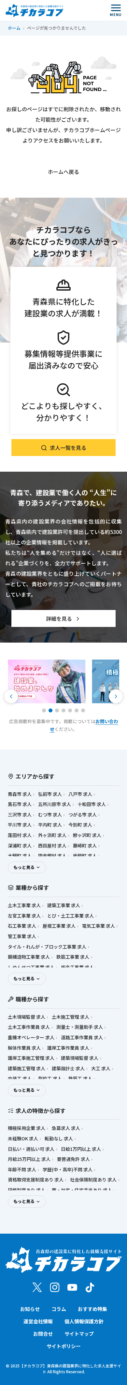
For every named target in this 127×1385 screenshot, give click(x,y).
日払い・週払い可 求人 (31, 1149)
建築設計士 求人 (68, 1068)
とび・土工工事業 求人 (70, 916)
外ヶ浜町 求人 (52, 835)
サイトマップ (79, 1333)
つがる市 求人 (82, 815)
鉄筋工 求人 (80, 1078)
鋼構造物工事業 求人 (29, 957)
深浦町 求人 (20, 846)
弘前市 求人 (50, 794)
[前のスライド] (11, 696)
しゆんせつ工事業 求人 (31, 967)
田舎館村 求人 (52, 856)
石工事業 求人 (22, 926)
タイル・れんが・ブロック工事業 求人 (47, 947)
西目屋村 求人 (52, 846)
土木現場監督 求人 (26, 1017)
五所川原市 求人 (54, 804)
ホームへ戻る (63, 171)
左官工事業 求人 (24, 916)
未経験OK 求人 (23, 1138)
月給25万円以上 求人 (29, 1159)
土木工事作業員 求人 (29, 1027)
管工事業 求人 (22, 936)
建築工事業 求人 (63, 905)
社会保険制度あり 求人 (93, 1180)
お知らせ (30, 1308)
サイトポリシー (64, 1346)
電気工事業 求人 (98, 926)
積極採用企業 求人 (26, 1128)
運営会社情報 (38, 1321)
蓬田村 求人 (20, 835)
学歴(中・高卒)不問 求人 (67, 1169)
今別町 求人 (80, 825)
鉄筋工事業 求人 (72, 957)
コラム (58, 1308)
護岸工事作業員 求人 (68, 1048)
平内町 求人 (50, 825)
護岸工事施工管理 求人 (31, 1058)
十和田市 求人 (92, 804)
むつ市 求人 (50, 815)
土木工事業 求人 (24, 905)
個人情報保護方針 (84, 1321)
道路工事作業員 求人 (82, 1037)
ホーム (14, 28)
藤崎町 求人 (85, 846)
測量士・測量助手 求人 (79, 1027)
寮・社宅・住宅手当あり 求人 (82, 1190)
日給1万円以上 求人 (81, 1149)
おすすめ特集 (92, 1308)
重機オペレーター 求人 (31, 1037)
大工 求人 (100, 1068)
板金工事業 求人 (77, 967)
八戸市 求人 (80, 794)
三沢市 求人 (20, 815)
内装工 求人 (20, 1078)
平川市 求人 (20, 825)
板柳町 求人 (85, 856)
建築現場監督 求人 (79, 1058)
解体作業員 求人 (24, 1048)
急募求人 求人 (66, 1128)
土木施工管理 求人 (70, 1017)
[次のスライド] (116, 696)
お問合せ (43, 1333)
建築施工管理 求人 (26, 1068)
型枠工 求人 (50, 1078)
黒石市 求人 (20, 804)
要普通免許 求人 (73, 1159)
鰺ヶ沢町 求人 (87, 835)
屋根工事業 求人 (59, 926)
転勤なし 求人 (59, 1138)
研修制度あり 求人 (26, 1190)
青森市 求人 (20, 794)
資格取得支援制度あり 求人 (36, 1180)
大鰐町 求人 (20, 856)
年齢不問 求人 (22, 1169)
